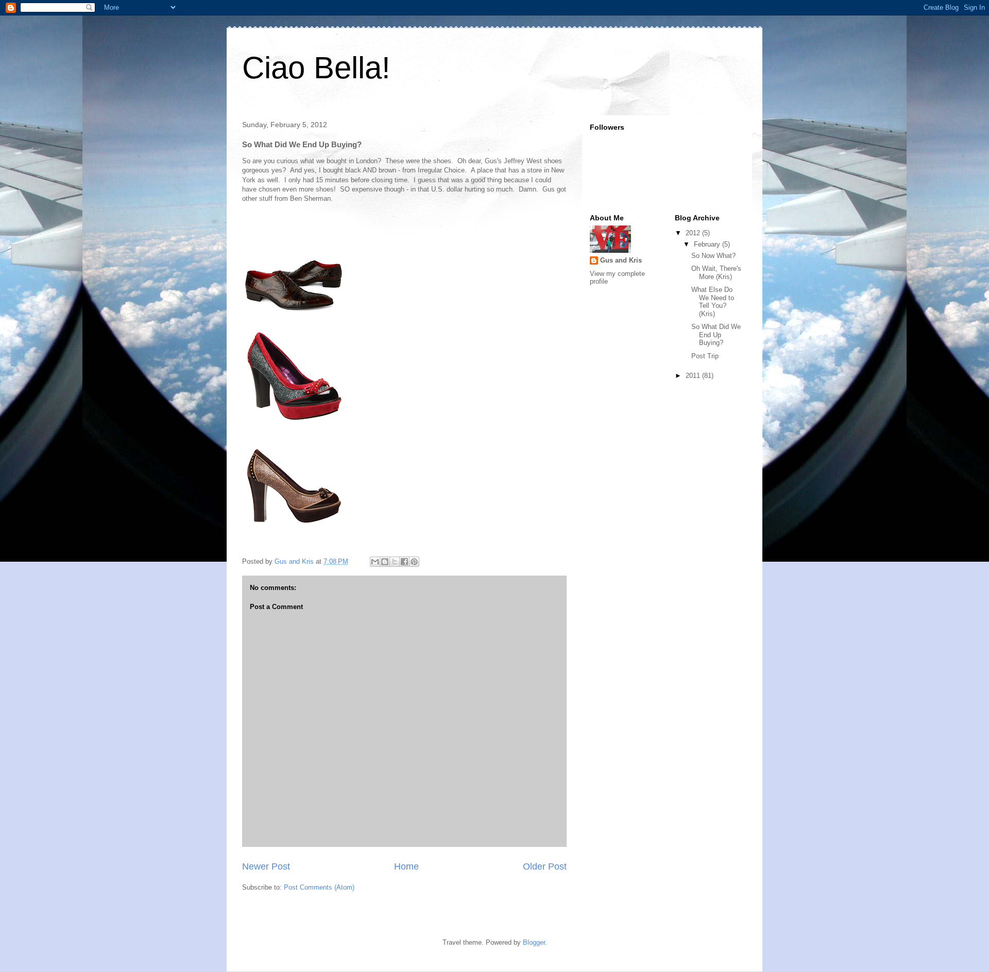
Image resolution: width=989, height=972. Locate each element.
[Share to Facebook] (404, 562)
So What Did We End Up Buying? (716, 334)
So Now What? (713, 255)
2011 (694, 375)
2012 (694, 233)
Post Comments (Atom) (319, 887)
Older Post (545, 866)
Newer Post (266, 866)
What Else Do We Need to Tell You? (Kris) (712, 302)
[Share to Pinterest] (414, 562)
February (708, 244)
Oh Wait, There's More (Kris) (716, 273)
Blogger (534, 942)
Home (406, 866)
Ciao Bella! (316, 67)
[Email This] (375, 562)
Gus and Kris (621, 260)
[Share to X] (394, 562)
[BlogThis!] (385, 562)
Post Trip (705, 356)
